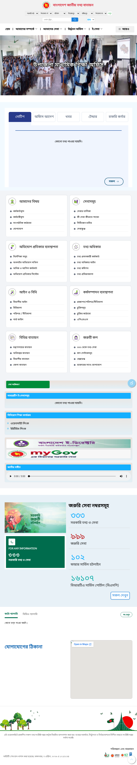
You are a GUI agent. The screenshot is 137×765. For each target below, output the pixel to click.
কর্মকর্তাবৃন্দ (18, 211)
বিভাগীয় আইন (20, 302)
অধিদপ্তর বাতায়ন (21, 353)
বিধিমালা (17, 308)
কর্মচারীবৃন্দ (18, 217)
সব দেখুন (126, 614)
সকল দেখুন (120, 595)
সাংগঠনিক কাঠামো (22, 223)
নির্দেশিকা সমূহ (20, 256)
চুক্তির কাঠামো (84, 313)
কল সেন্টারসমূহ (84, 353)
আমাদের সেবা (51, 29)
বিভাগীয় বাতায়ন (21, 359)
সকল (112, 181)
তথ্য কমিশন (82, 268)
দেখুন (109, 13)
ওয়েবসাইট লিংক (20, 424)
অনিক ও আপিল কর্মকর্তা (25, 268)
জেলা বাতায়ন (19, 365)
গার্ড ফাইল (18, 319)
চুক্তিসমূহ (81, 308)
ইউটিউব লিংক (18, 429)
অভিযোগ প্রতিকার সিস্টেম (26, 274)
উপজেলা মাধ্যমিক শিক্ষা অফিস (68, 65)
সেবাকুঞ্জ (81, 229)
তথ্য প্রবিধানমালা (85, 274)
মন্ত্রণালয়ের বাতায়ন (22, 347)
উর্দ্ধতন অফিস (76, 29)
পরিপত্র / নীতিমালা (22, 313)
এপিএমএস (82, 319)
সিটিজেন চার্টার (84, 223)
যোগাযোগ (18, 229)
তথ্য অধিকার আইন (86, 262)
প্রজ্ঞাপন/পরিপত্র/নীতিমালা (90, 302)
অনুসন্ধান (75, 20)
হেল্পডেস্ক (81, 359)
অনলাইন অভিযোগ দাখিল (25, 262)
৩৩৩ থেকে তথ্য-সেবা (87, 347)
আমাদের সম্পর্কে (25, 29)
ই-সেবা (96, 29)
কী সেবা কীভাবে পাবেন (88, 217)
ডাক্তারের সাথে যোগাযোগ (89, 365)
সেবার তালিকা (84, 211)
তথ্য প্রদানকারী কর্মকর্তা (88, 256)
